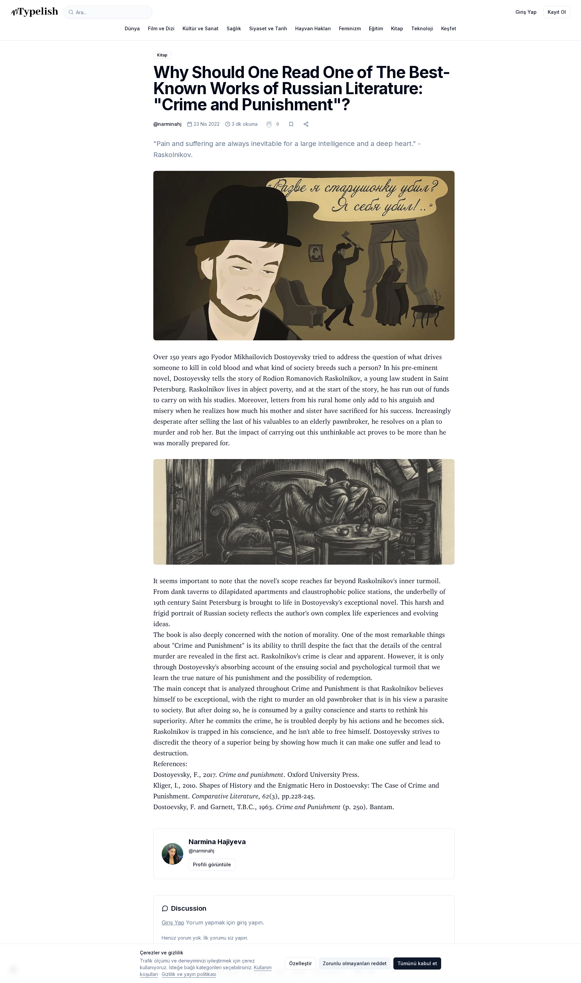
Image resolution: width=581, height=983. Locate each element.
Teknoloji (422, 28)
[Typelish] (34, 12)
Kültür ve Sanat (201, 28)
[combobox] (108, 12)
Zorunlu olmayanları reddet (355, 963)
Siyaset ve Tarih (268, 28)
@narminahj (167, 124)
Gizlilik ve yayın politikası (189, 974)
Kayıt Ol (557, 12)
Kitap (397, 28)
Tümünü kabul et (417, 963)
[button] (277, 124)
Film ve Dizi (161, 28)
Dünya (132, 28)
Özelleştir (300, 963)
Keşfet (448, 28)
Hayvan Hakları (313, 28)
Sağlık (234, 28)
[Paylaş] (306, 124)
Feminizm (350, 28)
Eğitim (376, 28)
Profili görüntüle (212, 864)
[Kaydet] (291, 124)
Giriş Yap (526, 12)
